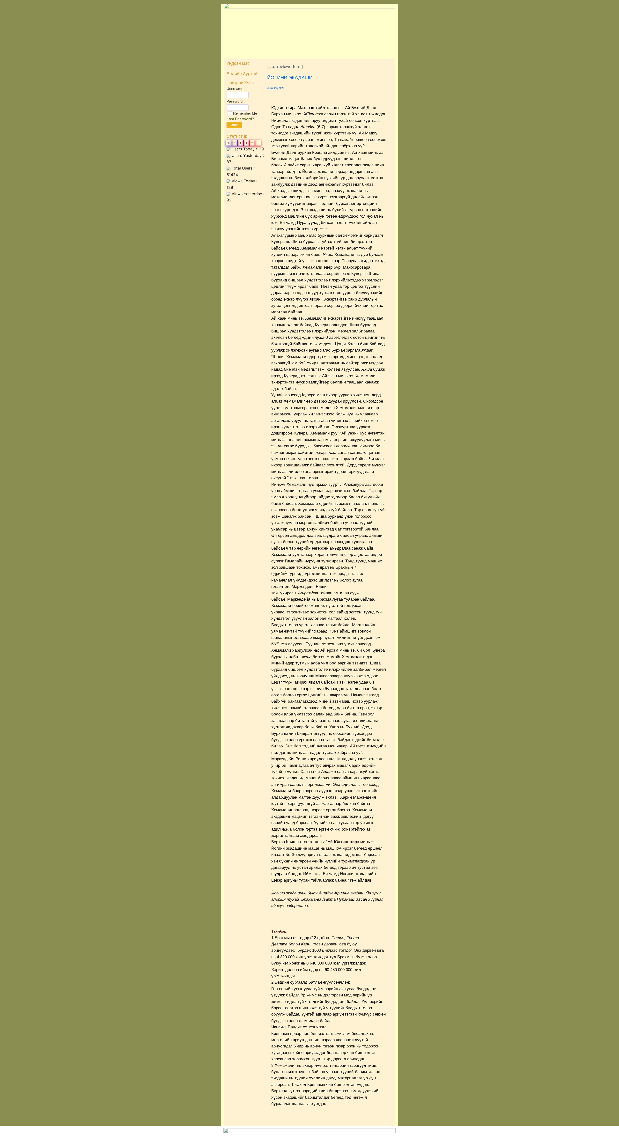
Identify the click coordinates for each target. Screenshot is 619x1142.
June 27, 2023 (275, 88)
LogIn (234, 125)
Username (235, 89)
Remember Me (245, 113)
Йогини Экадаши (289, 77)
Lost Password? (240, 119)
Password (235, 101)
